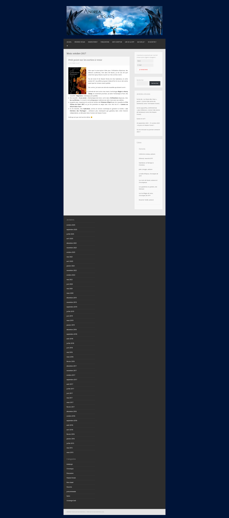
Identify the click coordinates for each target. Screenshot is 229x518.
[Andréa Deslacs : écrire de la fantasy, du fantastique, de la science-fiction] (114, 34)
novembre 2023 (72, 248)
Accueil (69, 42)
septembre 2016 (72, 420)
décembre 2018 (72, 329)
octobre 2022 (71, 275)
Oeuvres (69, 487)
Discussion (70, 473)
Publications (105, 42)
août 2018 (70, 339)
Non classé (70, 482)
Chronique (70, 469)
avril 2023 (70, 261)
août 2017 (70, 384)
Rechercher (140, 80)
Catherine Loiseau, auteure (147, 154)
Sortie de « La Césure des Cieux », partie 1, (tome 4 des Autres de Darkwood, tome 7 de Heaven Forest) (148, 101)
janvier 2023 (71, 266)
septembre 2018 (72, 334)
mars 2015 (70, 452)
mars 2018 (70, 357)
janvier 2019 (71, 325)
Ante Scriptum (117, 42)
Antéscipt (70, 464)
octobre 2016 (71, 416)
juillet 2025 (70, 234)
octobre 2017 (71, 375)
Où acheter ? (152, 42)
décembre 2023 (72, 243)
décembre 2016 (72, 411)
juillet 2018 (70, 343)
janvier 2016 (71, 439)
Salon (68, 496)
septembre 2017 (72, 379)
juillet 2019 (70, 311)
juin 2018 (70, 348)
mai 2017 (70, 398)
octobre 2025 (71, 225)
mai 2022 (70, 279)
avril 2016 (70, 430)
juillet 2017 (70, 389)
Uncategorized (71, 500)
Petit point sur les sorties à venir (85, 60)
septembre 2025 (72, 229)
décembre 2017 (72, 366)
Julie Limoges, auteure (145, 169)
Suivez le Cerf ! (141, 119)
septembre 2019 (72, 307)
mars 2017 (70, 402)
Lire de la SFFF (129, 42)
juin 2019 (70, 316)
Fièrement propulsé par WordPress (76, 512)
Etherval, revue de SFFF (146, 158)
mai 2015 (70, 448)
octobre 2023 (71, 252)
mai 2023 (70, 257)
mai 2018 (70, 352)
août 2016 (70, 425)
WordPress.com (99, 512)
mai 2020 (70, 288)
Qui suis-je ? (141, 42)
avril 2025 (70, 238)
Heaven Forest (93, 42)
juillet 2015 (70, 443)
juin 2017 (70, 393)
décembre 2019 (72, 298)
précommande (71, 491)
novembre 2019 (72, 302)
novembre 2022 (72, 270)
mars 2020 (70, 293)
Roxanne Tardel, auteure (146, 200)
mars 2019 (70, 320)
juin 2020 (70, 284)
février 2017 (71, 407)
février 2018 (71, 361)
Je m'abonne (143, 69)
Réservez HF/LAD (80, 42)
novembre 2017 (72, 370)
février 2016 (71, 434)
